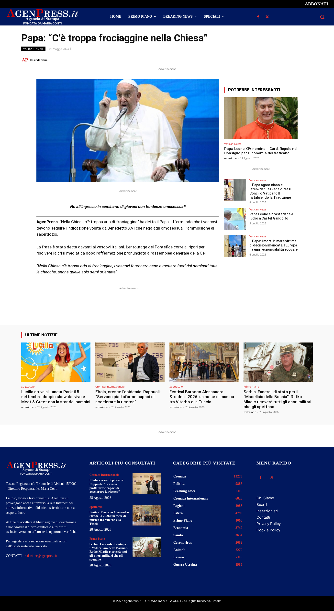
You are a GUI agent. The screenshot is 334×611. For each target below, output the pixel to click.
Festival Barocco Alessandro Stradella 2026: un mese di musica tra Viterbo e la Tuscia (201, 396)
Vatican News (33, 48)
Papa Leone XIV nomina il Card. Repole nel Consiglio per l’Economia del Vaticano (260, 151)
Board (261, 504)
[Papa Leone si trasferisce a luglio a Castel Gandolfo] (235, 219)
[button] (322, 17)
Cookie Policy (268, 530)
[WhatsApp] (285, 60)
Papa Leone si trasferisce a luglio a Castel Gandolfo (271, 216)
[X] (267, 17)
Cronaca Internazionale (109, 386)
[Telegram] (308, 60)
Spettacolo (28, 386)
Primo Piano (251, 386)
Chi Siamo (265, 498)
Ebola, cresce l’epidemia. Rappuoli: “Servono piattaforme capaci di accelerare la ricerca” (128, 396)
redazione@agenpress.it (40, 556)
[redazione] (25, 60)
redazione (41, 60)
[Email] (296, 60)
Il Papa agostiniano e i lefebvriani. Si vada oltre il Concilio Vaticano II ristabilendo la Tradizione (270, 191)
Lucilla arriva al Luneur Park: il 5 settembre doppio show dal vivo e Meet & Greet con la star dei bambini (55, 396)
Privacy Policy (268, 523)
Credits (216, 601)
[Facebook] (258, 17)
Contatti (263, 517)
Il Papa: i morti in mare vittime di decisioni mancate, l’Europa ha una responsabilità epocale (273, 245)
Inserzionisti (267, 511)
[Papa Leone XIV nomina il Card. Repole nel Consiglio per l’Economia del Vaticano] (261, 118)
